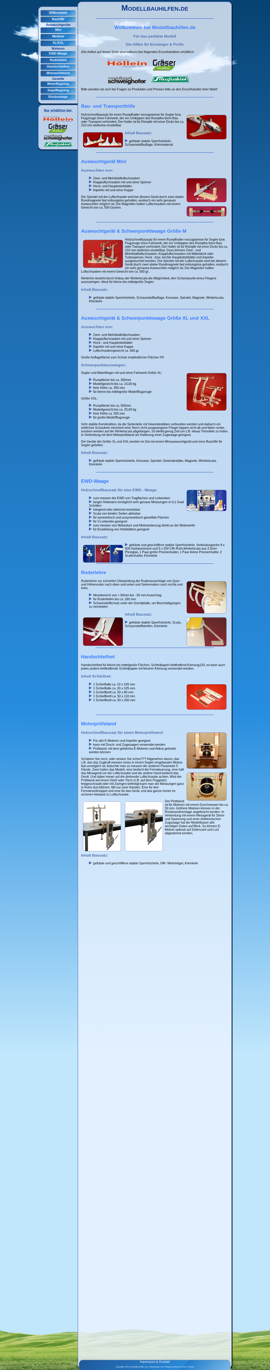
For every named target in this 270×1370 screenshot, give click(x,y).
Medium (58, 36)
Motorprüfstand (58, 73)
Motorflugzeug (58, 83)
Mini (58, 29)
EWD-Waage (58, 53)
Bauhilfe (58, 19)
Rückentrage (58, 96)
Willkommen (58, 12)
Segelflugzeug (58, 90)
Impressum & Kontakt (155, 1361)
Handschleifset (58, 66)
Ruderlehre (58, 60)
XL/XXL (58, 42)
